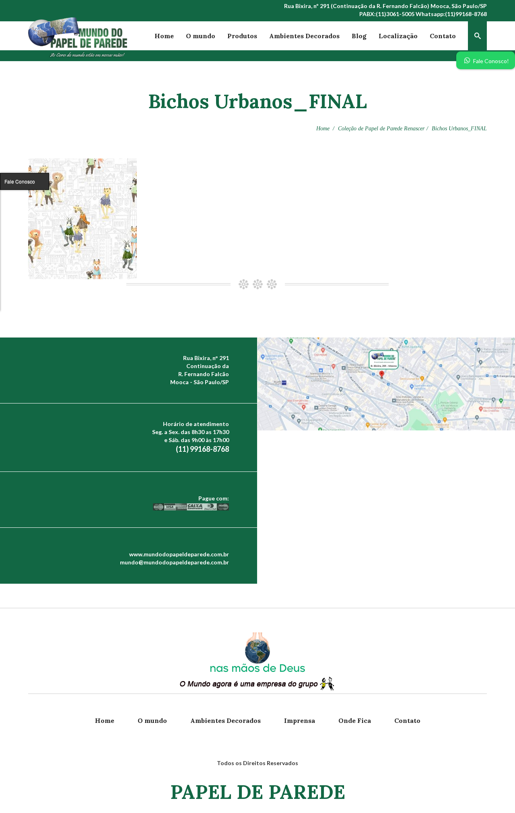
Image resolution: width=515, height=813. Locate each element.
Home (164, 36)
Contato (443, 36)
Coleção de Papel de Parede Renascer (381, 129)
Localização (398, 36)
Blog (359, 36)
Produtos (242, 36)
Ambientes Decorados (304, 36)
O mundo (200, 36)
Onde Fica (354, 720)
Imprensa (299, 720)
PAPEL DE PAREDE (257, 792)
